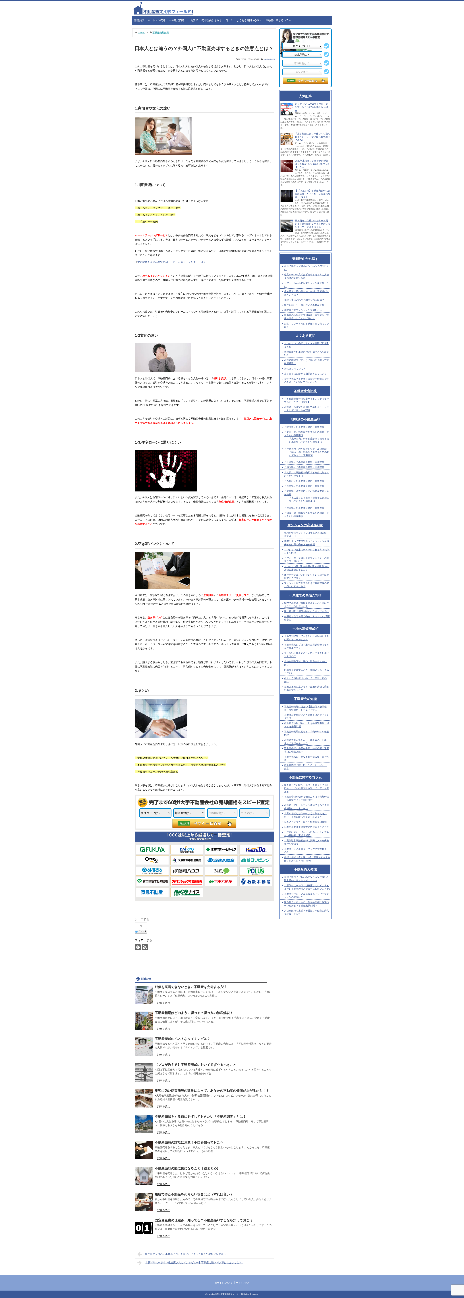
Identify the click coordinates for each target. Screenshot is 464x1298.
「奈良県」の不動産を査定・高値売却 (304, 486)
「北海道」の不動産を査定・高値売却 (304, 426)
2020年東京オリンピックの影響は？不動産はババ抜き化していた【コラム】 (312, 164)
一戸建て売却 (176, 20)
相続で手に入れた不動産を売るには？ (304, 299)
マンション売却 (156, 20)
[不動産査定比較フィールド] (162, 13)
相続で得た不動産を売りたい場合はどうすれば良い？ (194, 1194)
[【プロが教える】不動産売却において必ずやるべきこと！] (144, 1072)
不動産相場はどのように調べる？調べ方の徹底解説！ (194, 1013)
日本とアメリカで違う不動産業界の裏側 (305, 821)
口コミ (229, 20)
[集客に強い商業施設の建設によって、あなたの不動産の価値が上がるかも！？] (144, 1098)
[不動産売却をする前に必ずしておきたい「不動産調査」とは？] (144, 1124)
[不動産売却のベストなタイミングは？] (144, 1046)
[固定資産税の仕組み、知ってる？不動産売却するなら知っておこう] (144, 1228)
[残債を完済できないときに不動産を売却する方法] (144, 995)
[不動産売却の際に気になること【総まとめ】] (144, 1176)
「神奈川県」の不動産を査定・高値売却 (305, 448)
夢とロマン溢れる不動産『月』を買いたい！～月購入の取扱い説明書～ (185, 1253)
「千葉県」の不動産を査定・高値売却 (304, 462)
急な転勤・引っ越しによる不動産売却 (304, 305)
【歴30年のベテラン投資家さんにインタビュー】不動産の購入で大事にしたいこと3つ (194, 1262)
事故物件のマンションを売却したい (303, 310)
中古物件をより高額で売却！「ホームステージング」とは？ (171, 262)
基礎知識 (139, 20)
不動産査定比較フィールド (228, 1294)
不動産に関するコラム (278, 20)
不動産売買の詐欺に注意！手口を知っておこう (189, 1142)
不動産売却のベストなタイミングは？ (182, 1039)
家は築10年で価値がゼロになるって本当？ (306, 611)
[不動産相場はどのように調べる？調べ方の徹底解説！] (144, 1021)
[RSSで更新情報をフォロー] (145, 948)
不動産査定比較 (305, 391)
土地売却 (193, 20)
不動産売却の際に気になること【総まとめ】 (187, 1168)
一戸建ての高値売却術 (305, 595)
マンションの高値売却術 (305, 525)
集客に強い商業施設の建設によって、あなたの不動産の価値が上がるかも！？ (212, 1090)
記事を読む (163, 1002)
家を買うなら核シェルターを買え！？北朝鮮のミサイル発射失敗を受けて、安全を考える (312, 223)
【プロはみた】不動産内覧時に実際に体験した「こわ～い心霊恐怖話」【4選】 (312, 194)
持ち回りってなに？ (294, 368)
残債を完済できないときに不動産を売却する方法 (191, 987)
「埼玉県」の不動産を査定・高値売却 (304, 467)
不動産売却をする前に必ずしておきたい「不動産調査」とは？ (200, 1116)
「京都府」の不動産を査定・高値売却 (304, 480)
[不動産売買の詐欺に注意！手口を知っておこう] (144, 1150)
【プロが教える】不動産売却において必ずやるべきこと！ (197, 1064)
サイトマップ (242, 1283)
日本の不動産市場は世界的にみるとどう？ (306, 827)
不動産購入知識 (305, 869)
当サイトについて (223, 1283)
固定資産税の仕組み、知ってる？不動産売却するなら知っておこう (204, 1220)
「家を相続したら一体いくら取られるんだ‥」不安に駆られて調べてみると (312, 137)
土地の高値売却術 (305, 629)
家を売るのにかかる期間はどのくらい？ (305, 373)
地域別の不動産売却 (305, 419)
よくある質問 (305, 336)
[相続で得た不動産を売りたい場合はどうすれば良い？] (144, 1202)
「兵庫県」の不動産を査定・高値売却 (304, 508)
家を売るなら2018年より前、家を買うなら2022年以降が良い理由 (311, 107)
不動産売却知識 (269, 59)
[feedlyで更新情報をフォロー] (138, 948)
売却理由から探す (212, 20)
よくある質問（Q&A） (249, 20)
